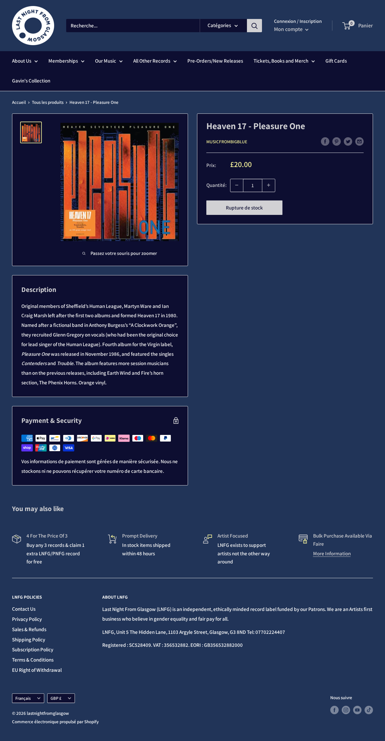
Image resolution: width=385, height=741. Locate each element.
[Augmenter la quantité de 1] (268, 185)
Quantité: (216, 184)
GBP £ (56, 698)
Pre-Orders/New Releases (215, 60)
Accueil (19, 102)
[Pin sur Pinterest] (336, 141)
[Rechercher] (254, 25)
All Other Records (151, 60)
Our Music (105, 60)
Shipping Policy (28, 639)
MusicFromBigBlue (226, 141)
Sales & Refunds (29, 629)
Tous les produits (47, 102)
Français (23, 698)
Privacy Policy (27, 619)
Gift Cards (336, 60)
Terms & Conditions (33, 659)
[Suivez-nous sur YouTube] (357, 709)
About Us (21, 60)
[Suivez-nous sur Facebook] (334, 709)
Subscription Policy (32, 649)
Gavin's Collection (31, 80)
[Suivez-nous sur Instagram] (346, 709)
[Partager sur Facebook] (325, 141)
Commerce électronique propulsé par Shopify (55, 721)
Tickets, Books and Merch (281, 60)
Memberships (63, 60)
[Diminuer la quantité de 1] (236, 185)
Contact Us (23, 609)
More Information (332, 553)
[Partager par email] (359, 141)
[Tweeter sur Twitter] (348, 141)
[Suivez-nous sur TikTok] (369, 709)
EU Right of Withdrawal (37, 670)
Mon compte (289, 29)
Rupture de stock (244, 207)
